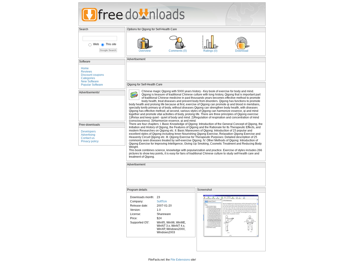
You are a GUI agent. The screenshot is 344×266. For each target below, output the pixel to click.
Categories (88, 78)
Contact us (88, 138)
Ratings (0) (210, 50)
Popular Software (92, 84)
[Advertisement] (102, 108)
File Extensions (180, 259)
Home (85, 68)
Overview (145, 50)
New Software (90, 81)
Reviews (86, 71)
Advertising (88, 134)
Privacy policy (90, 141)
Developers (88, 131)
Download (241, 50)
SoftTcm (162, 201)
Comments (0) (178, 50)
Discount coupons (92, 75)
